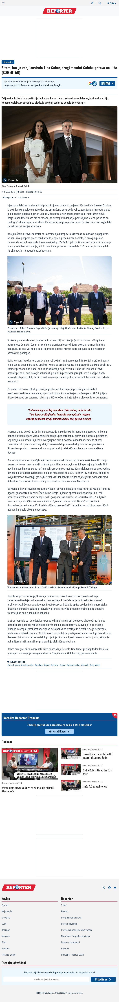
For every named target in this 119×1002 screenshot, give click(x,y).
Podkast (6, 948)
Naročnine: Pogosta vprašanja (75, 936)
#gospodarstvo (73, 665)
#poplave (39, 665)
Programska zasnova (71, 917)
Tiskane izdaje (8, 954)
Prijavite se (101, 979)
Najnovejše (7, 911)
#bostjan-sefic (27, 665)
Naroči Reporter (61, 731)
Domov (5, 905)
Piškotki (65, 948)
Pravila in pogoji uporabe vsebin (76, 930)
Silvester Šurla (9, 192)
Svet (4, 923)
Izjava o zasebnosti (70, 942)
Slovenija (8, 62)
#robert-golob (13, 665)
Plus (4, 942)
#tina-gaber (95, 665)
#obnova (54, 665)
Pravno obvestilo (69, 923)
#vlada (62, 665)
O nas (63, 905)
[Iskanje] (99, 3)
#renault (84, 665)
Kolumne (6, 930)
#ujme (46, 665)
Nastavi (105, 83)
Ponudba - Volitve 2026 (72, 954)
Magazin (6, 936)
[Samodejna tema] (92, 3)
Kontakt (64, 911)
